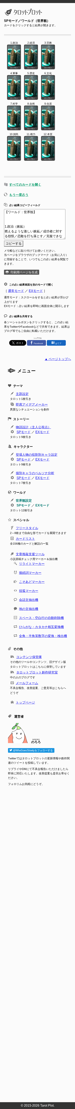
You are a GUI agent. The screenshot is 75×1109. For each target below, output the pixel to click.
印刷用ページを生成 (24, 272)
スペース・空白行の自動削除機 (41, 618)
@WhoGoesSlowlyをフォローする (32, 750)
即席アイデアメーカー (32, 404)
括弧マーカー (28, 590)
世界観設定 (24, 500)
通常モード (16, 291)
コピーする (14, 243)
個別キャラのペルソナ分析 (35, 473)
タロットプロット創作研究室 (37, 672)
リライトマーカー (32, 563)
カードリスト (25, 538)
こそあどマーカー (32, 581)
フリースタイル (27, 528)
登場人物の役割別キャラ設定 (36, 454)
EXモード (36, 291)
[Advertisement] (39, 945)
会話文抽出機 (28, 600)
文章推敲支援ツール (30, 554)
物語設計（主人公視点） (33, 427)
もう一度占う (18, 194)
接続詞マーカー (30, 572)
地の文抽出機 (28, 609)
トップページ (25, 702)
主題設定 (22, 394)
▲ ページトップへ (58, 359)
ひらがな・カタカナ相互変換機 (41, 627)
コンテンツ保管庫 (29, 657)
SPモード (24, 432)
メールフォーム (27, 683)
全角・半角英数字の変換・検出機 (43, 636)
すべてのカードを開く (25, 184)
